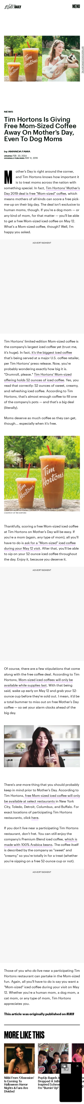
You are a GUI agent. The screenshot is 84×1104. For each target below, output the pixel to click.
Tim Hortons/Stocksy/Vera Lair (82, 59)
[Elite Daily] (13, 6)
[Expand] (64, 1065)
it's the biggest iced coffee (51, 352)
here (34, 817)
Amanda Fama (19, 151)
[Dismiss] (77, 1065)
